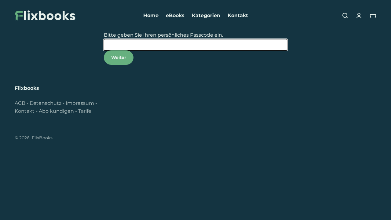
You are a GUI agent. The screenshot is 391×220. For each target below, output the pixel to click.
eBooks (175, 15)
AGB (20, 103)
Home (151, 15)
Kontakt (238, 15)
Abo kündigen (56, 111)
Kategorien (206, 15)
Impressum (80, 103)
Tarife (84, 111)
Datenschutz (46, 103)
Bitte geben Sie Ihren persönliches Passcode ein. (163, 35)
